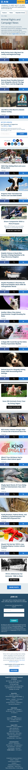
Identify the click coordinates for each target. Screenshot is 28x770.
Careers (17, 694)
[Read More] (14, 655)
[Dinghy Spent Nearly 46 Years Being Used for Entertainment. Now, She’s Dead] (14, 482)
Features (4, 12)
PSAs (8, 719)
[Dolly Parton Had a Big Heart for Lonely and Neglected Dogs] (14, 48)
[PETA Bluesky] (18, 144)
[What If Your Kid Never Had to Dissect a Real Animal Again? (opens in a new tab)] (14, 453)
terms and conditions (17, 626)
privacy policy (13, 630)
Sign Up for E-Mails (14, 700)
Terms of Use (17, 766)
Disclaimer (14, 763)
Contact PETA (19, 702)
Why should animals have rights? (17, 660)
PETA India (18, 746)
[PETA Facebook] (14, 140)
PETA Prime (19, 699)
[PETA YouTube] (5, 144)
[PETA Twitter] (17, 140)
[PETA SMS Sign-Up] (9, 144)
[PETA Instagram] (20, 140)
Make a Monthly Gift (14, 728)
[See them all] (14, 570)
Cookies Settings (19, 768)
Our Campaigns (17, 709)
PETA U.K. (11, 743)
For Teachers (14, 712)
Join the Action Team (10, 711)
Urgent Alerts (10, 709)
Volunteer (13, 699)
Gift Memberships (11, 738)
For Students (19, 711)
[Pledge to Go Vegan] (14, 397)
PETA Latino (18, 749)
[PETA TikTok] (15, 144)
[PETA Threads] (22, 144)
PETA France (16, 743)
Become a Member (17, 726)
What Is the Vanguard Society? (14, 734)
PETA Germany (9, 745)
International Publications (14, 704)
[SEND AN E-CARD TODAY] (14, 219)
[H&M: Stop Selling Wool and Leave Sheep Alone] (14, 162)
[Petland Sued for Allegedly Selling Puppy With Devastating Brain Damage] (14, 366)
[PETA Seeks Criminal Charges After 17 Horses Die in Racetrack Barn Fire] (14, 425)
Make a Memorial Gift (14, 729)
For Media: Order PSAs (16, 719)
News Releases (17, 718)
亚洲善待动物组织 (11, 749)
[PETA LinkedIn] (12, 144)
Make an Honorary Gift (14, 731)
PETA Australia (11, 748)
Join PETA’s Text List (10, 702)
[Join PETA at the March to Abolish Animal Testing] (14, 105)
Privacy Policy (10, 766)
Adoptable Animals (20, 12)
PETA (5, 126)
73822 (9, 126)
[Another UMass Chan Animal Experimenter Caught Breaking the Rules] (14, 309)
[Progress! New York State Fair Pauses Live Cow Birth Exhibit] (14, 189)
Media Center (10, 718)
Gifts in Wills (18, 733)
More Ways (18, 738)
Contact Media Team (14, 721)
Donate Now (9, 726)
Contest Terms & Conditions (14, 761)
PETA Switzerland (11, 746)
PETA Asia (18, 748)
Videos (11, 12)
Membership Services (14, 736)
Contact (16, 759)
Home (2, 16)
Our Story (11, 694)
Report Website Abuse (10, 768)
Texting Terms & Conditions (14, 764)
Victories (8, 699)
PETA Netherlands (18, 745)
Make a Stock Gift (10, 733)
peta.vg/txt (3, 129)
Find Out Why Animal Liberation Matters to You (14, 697)
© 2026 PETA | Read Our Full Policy (14, 758)
